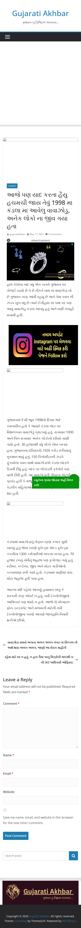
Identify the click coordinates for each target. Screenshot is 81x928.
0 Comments (55, 234)
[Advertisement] (40, 84)
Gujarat (12, 186)
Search (73, 856)
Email (8, 773)
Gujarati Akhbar (40, 13)
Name (8, 755)
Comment (11, 703)
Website (9, 792)
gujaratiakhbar (17, 234)
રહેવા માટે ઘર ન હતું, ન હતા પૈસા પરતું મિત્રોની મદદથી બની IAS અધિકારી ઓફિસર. (39, 659)
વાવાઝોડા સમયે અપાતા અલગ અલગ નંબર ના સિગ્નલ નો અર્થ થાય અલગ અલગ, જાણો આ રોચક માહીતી (42, 645)
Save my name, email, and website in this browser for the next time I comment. (38, 820)
